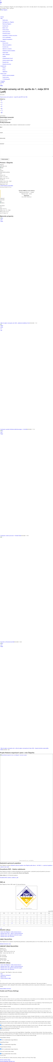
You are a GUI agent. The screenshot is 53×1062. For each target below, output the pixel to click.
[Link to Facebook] (0, 0)
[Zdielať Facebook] (1, 100)
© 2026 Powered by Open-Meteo (6, 185)
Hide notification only (10, 1061)
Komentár (2, 143)
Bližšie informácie (7, 988)
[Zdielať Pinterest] (1, 106)
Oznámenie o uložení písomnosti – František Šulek (10, 535)
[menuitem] (26, 17)
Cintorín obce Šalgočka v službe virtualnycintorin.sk (10, 932)
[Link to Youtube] (0, 2)
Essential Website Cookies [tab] (5, 1006)
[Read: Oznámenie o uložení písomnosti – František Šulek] (1, 433)
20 (27, 921)
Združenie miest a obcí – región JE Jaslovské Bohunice (11, 933)
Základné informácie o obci (5, 943)
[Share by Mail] (1, 112)
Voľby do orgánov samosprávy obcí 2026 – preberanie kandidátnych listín (15, 323)
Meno (1, 127)
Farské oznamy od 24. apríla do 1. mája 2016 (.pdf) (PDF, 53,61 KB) (13, 97)
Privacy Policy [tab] (3, 1055)
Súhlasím (2, 988)
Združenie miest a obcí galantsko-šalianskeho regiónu (11, 935)
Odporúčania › (26, 195)
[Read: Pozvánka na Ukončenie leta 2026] (1, 537)
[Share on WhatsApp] (1, 104)
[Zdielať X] (1, 102)
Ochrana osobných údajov (5, 1059)
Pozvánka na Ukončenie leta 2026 (7, 642)
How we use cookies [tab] (4, 996)
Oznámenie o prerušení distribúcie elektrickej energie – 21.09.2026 (13, 429)
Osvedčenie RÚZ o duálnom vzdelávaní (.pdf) (9, 877)
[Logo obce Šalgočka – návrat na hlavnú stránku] (10, 9)
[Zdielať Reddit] (1, 110)
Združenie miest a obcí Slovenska (7, 936)
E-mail (1, 132)
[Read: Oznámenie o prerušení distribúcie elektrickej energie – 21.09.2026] (1, 330)
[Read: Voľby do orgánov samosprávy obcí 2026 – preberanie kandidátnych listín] (1, 221)
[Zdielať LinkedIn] (1, 108)
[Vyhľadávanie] (0, 84)
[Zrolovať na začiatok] (0, 981)
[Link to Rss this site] (0, 4)
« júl (1, 928)
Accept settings (3, 1061)
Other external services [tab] (4, 1030)
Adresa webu (2, 138)
